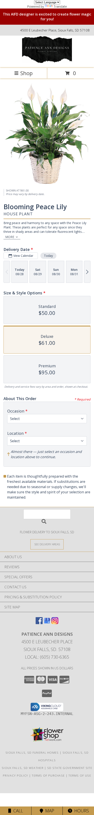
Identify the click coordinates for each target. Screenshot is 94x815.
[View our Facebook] (39, 622)
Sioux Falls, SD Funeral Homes (32, 753)
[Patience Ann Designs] (47, 62)
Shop (26, 73)
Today (48, 256)
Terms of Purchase (48, 775)
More (9, 237)
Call (17, 811)
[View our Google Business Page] (47, 622)
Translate (60, 6)
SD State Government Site (69, 768)
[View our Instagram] (54, 622)
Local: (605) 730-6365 (47, 657)
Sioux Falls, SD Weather (23, 768)
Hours (80, 811)
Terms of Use (79, 775)
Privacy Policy (15, 775)
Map (48, 811)
